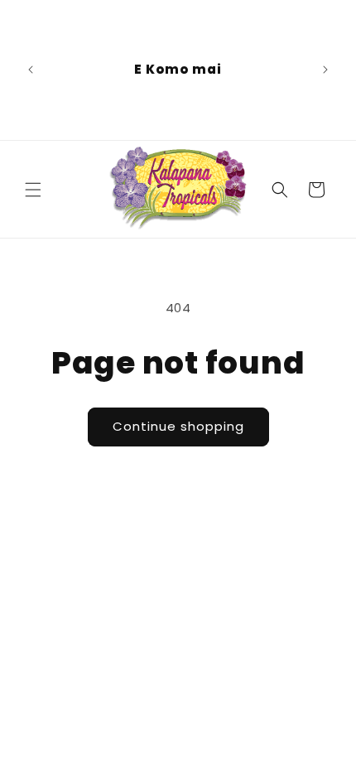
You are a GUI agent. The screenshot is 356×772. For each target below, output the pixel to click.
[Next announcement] (325, 69)
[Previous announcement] (30, 69)
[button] (33, 189)
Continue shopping (178, 426)
